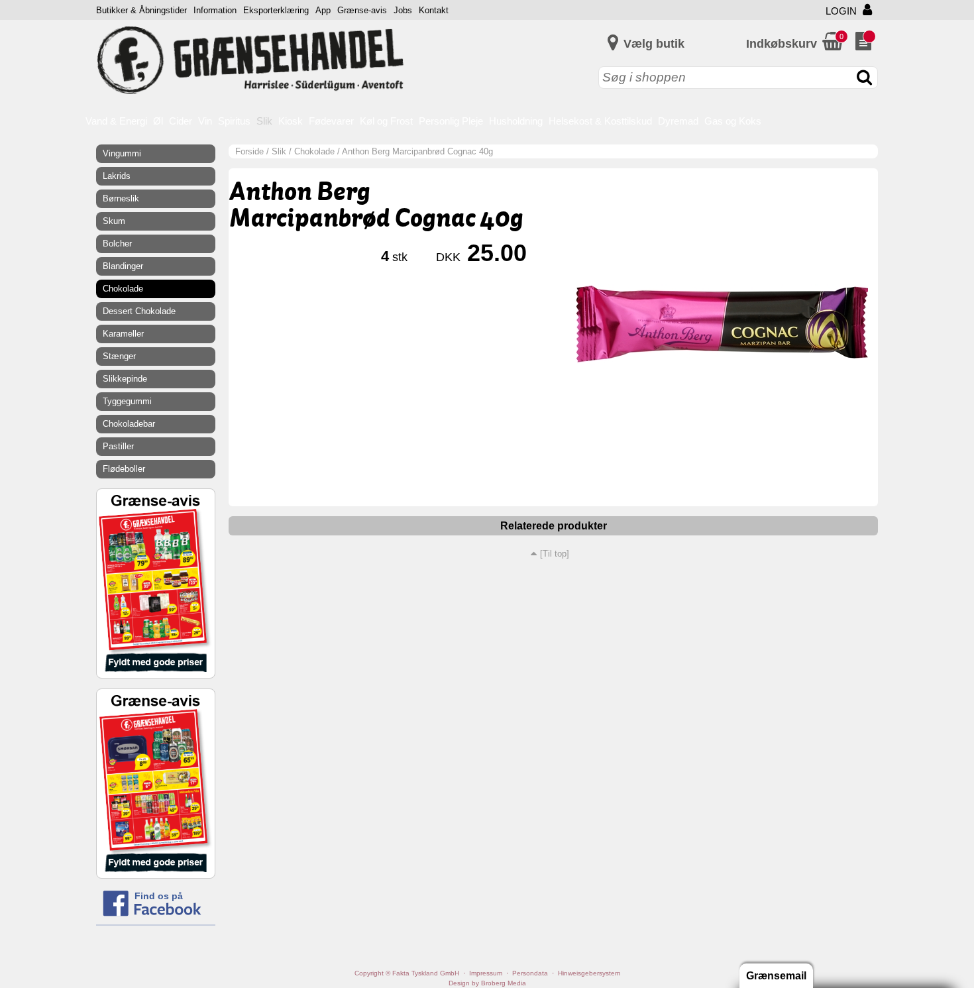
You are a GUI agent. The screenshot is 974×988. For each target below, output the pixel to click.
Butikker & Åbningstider (141, 10)
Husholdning (516, 121)
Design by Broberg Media (487, 983)
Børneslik (121, 198)
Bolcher (117, 243)
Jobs (403, 10)
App (323, 10)
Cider (180, 121)
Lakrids (117, 176)
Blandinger (123, 266)
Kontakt (434, 10)
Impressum (485, 973)
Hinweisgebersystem (589, 973)
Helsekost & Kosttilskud (600, 121)
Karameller (123, 334)
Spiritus (234, 121)
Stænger (119, 356)
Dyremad (678, 121)
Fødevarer (331, 121)
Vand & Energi (116, 121)
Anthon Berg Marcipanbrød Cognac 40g (417, 151)
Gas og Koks (732, 121)
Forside (249, 151)
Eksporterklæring (276, 10)
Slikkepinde (125, 379)
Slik (264, 121)
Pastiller (118, 446)
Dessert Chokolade (139, 311)
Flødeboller (124, 469)
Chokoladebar (129, 424)
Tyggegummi (127, 401)
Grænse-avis (362, 10)
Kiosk (290, 121)
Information (215, 10)
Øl (158, 121)
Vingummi (122, 153)
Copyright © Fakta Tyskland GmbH (406, 973)
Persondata (530, 973)
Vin (205, 121)
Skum (114, 221)
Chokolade (314, 151)
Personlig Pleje (451, 121)
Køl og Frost (386, 121)
